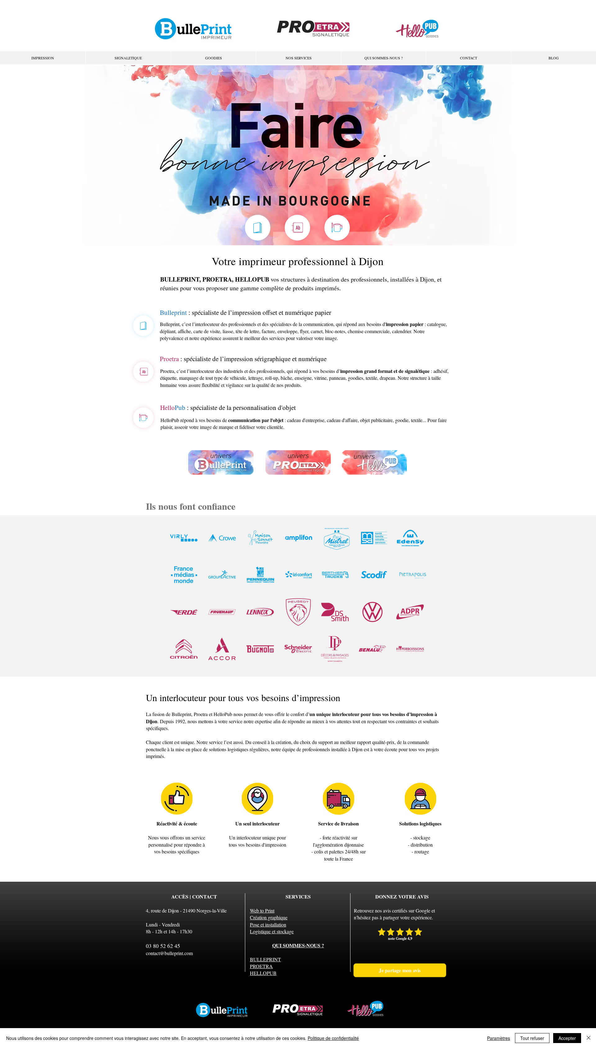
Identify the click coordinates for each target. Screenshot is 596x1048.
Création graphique (268, 917)
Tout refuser (532, 1038)
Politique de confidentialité (333, 1038)
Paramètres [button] (498, 1038)
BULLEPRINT (265, 959)
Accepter (567, 1038)
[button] (298, 57)
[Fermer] (588, 1038)
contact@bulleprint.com (169, 953)
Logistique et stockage (272, 931)
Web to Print (262, 910)
